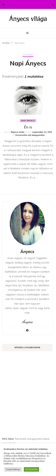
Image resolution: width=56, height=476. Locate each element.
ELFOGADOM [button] (31, 469)
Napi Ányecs (28, 121)
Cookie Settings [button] (13, 469)
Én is (28, 127)
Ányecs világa (28, 18)
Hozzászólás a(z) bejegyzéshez (30, 135)
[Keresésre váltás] (52, 4)
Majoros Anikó (17, 132)
